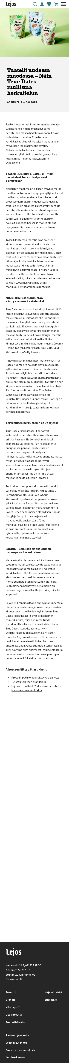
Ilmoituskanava (15, 1057)
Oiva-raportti (14, 979)
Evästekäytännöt (16, 1043)
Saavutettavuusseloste (21, 1050)
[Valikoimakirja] (49, 4)
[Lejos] (13, 953)
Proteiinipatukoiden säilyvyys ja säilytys (35, 678)
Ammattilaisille (15, 1022)
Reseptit (11, 992)
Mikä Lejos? (13, 1007)
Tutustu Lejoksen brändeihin (28, 682)
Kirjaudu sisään (54, 992)
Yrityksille (51, 1000)
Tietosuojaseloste (17, 1035)
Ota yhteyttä (14, 1015)
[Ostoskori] (56, 4)
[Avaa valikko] (63, 4)
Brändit (10, 1000)
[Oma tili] (42, 4)
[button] (35, 4)
